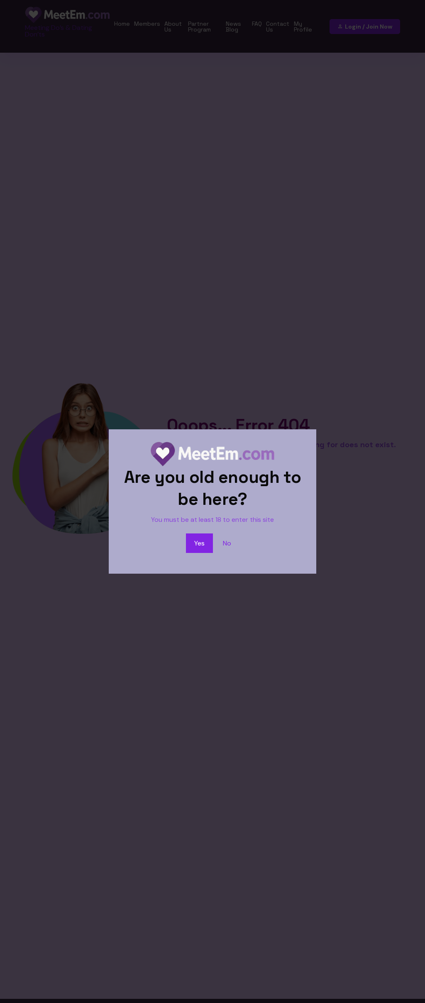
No (227, 543)
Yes (199, 543)
